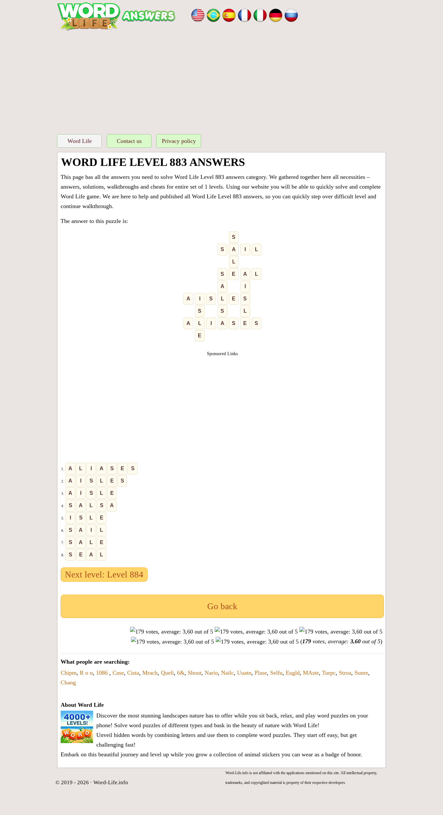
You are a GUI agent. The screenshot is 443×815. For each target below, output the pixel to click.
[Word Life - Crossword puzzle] (198, 14)
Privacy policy (179, 141)
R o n (86, 672)
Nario (211, 672)
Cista (133, 672)
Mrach (150, 672)
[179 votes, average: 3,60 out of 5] (171, 631)
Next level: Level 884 (104, 574)
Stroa (345, 672)
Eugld (293, 672)
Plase (261, 672)
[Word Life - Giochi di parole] (260, 14)
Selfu (276, 672)
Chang (68, 682)
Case (118, 672)
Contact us (129, 141)
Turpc (329, 672)
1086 (102, 672)
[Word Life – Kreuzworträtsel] (275, 14)
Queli (167, 672)
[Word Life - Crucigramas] (229, 14)
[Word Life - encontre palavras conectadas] (213, 14)
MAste (311, 672)
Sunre (361, 672)
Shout (194, 672)
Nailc (227, 672)
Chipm (69, 672)
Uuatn (244, 672)
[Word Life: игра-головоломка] (291, 14)
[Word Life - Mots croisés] (244, 14)
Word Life (79, 141)
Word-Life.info (110, 782)
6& (181, 672)
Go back (222, 606)
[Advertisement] (221, 80)
